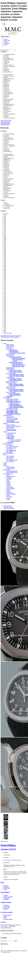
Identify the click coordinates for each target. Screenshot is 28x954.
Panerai (5, 465)
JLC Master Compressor (12, 446)
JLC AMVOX (10, 445)
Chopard (9, 485)
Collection (6, 899)
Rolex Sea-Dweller (11, 382)
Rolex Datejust (10, 348)
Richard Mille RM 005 (12, 471)
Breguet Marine (10, 427)
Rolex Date (9, 347)
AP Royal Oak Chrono (12, 418)
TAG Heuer (9, 496)
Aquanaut (10, 896)
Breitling (9, 481)
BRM (8, 475)
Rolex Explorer (10, 369)
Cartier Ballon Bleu (11, 433)
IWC (5, 454)
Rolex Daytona (10, 355)
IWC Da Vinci (10, 457)
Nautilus (6, 896)
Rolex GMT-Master (11, 373)
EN (4, 24)
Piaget (8, 495)
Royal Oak (6, 905)
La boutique (6, 43)
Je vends (6, 42)
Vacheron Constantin (8, 453)
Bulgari (8, 483)
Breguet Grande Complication (14, 426)
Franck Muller (10, 487)
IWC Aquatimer (10, 456)
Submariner (6, 886)
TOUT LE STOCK (5, 122)
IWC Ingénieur (10, 458)
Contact (5, 44)
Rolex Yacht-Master (11, 392)
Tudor (5, 464)
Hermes (8, 490)
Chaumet (9, 484)
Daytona (6, 885)
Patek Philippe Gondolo (12, 408)
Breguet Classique (11, 424)
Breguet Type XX (11, 429)
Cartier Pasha (10, 434)
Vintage (5, 909)
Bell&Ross (9, 477)
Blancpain (9, 479)
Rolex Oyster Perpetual (12, 381)
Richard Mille (7, 469)
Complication (7, 898)
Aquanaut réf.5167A (8, 849)
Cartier (5, 431)
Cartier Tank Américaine (15, 439)
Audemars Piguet (8, 415)
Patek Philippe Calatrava (12, 400)
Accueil (5, 39)
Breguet (5, 423)
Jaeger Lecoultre (7, 443)
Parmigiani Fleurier (11, 494)
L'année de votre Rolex (9, 508)
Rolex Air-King (10, 346)
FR (4, 23)
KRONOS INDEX (5, 124)
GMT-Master (7, 888)
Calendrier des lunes (8, 507)
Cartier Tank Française (15, 441)
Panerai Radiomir (11, 468)
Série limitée (6, 907)
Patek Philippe (7, 397)
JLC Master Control (11, 448)
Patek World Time (14, 403)
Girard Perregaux (11, 488)
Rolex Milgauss (10, 377)
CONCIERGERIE (5, 123)
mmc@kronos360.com (6, 927)
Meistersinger (10, 492)
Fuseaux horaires (8, 505)
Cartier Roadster (10, 435)
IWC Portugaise (10, 461)
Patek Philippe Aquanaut (12, 399)
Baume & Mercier (11, 476)
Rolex (5, 343)
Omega (5, 462)
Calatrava (6, 895)
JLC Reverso (10, 449)
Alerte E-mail (7, 40)
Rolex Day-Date (10, 354)
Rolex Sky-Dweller (11, 386)
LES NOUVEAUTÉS (6, 120)
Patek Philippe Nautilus (12, 410)
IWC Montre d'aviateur (12, 460)
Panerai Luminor (10, 467)
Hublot (8, 491)
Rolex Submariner (11, 388)
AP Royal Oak (10, 416)
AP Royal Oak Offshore (12, 419)
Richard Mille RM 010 (12, 472)
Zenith (8, 499)
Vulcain (8, 498)
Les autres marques (8, 473)
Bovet (8, 480)
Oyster (5, 889)
